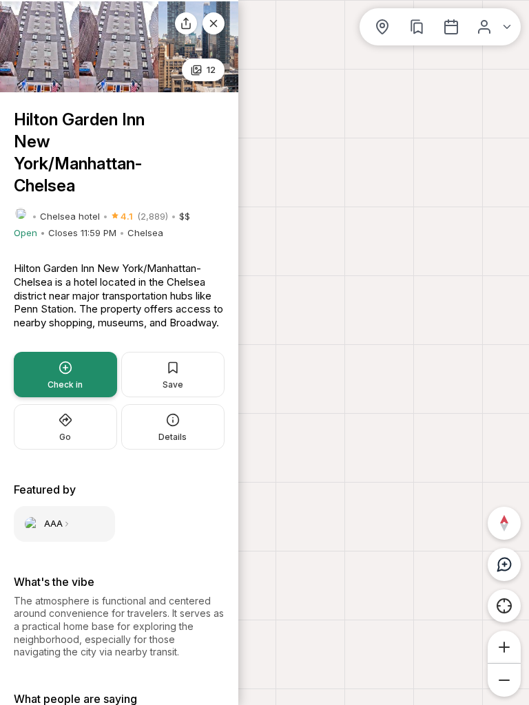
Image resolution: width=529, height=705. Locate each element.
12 (211, 69)
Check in (65, 384)
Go (65, 437)
